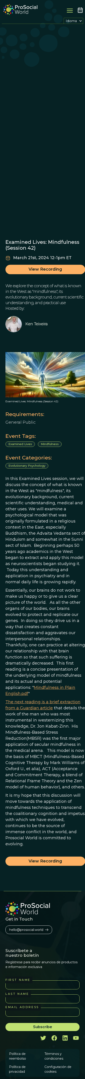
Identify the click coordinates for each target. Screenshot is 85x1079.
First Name (18, 980)
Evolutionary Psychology (26, 465)
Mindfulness (50, 444)
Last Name (17, 993)
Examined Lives (20, 444)
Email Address (22, 1007)
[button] (73, 21)
